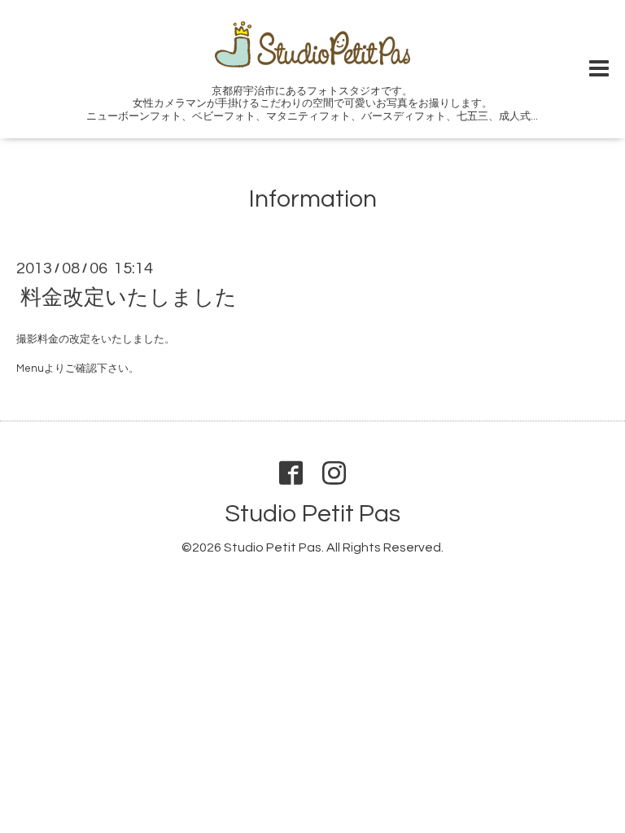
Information (313, 199)
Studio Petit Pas (312, 513)
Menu (30, 368)
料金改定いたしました (128, 296)
